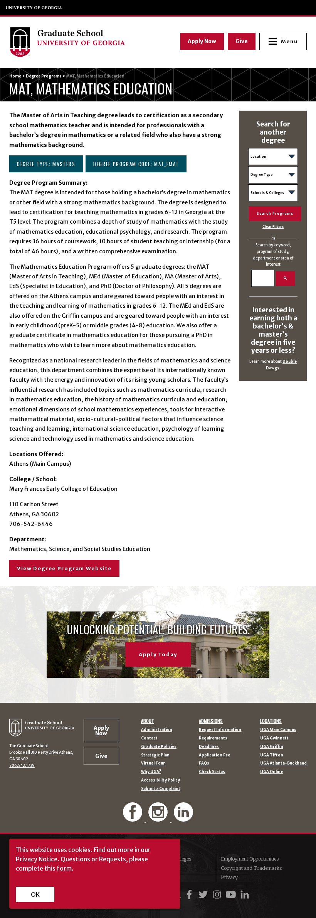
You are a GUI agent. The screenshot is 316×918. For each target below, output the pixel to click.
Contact (149, 738)
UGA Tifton (271, 755)
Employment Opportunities (250, 859)
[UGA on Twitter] (204, 895)
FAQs (204, 763)
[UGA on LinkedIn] (244, 895)
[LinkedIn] (183, 818)
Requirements (213, 738)
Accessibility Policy (160, 780)
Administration (156, 730)
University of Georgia (34, 7)
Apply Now (202, 41)
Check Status (212, 772)
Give (241, 41)
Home (15, 76)
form (64, 868)
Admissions (211, 721)
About (147, 721)
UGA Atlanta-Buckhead (283, 763)
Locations (271, 721)
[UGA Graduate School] (80, 42)
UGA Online (271, 772)
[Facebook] (133, 818)
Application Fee (214, 755)
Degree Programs (44, 76)
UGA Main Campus (278, 730)
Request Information (220, 730)
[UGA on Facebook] (190, 895)
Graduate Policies (158, 747)
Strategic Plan (155, 755)
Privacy (229, 877)
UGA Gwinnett (274, 738)
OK (35, 894)
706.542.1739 (22, 765)
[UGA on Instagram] (218, 895)
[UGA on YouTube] (232, 895)
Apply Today (158, 654)
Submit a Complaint (160, 789)
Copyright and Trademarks (251, 868)
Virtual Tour (153, 763)
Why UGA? (151, 772)
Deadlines (209, 747)
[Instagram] (158, 818)
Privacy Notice (36, 859)
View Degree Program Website (64, 568)
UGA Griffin (271, 747)
